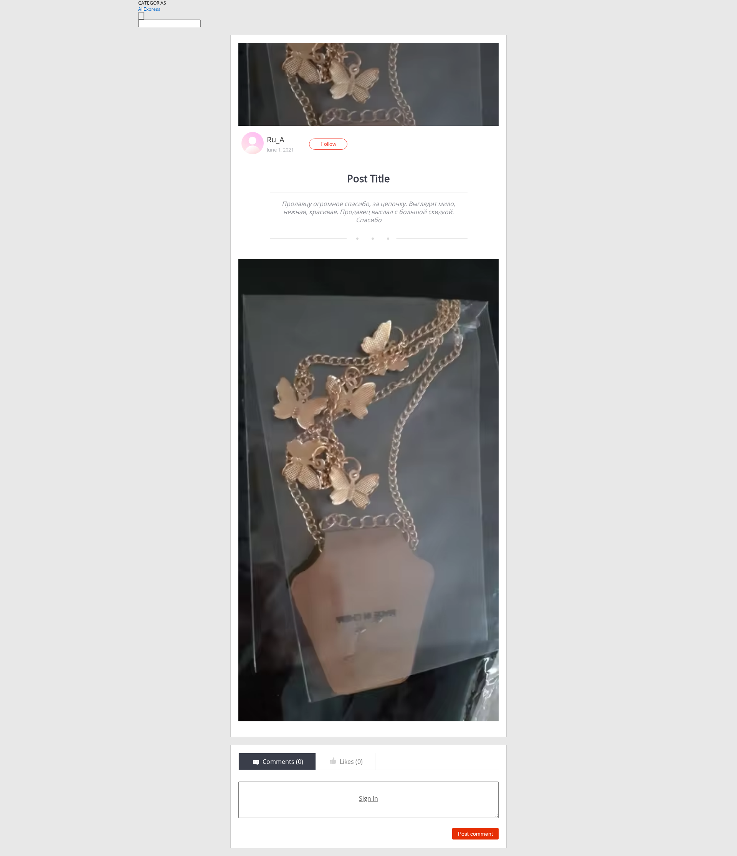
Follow (328, 144)
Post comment (475, 834)
